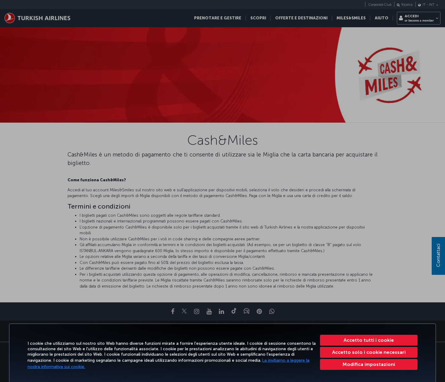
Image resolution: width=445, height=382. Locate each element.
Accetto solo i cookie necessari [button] (369, 352)
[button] (368, 364)
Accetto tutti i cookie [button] (369, 340)
